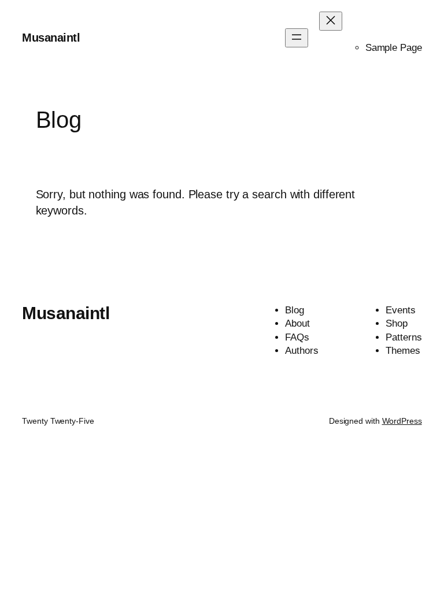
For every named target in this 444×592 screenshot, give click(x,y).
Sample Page (393, 47)
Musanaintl (51, 37)
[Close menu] (330, 21)
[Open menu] (296, 37)
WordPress (402, 421)
